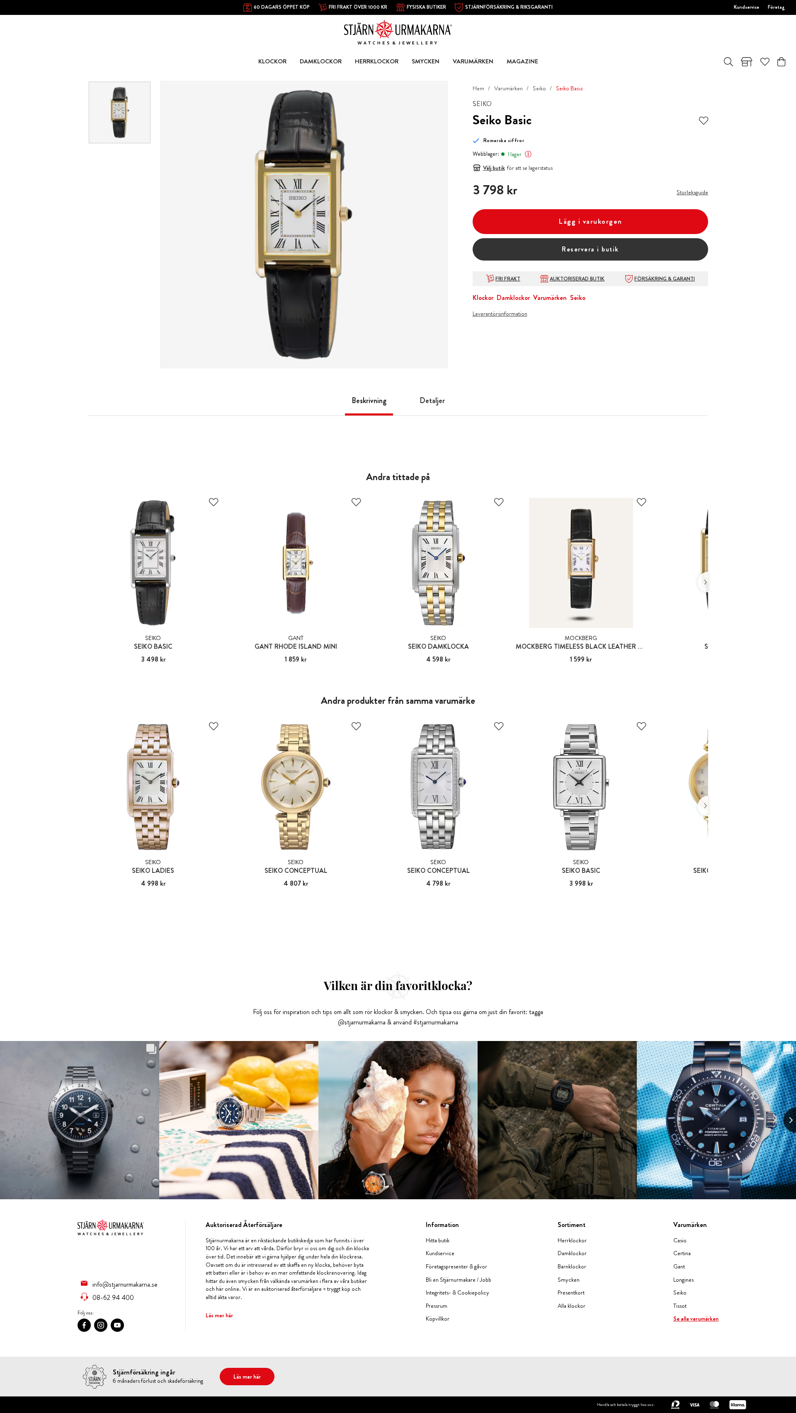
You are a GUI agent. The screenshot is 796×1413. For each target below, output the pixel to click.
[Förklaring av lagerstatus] (528, 154)
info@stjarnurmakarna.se (125, 1284)
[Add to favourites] (703, 119)
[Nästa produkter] (703, 582)
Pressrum (436, 1306)
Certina (682, 1253)
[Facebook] (84, 1325)
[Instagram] (100, 1325)
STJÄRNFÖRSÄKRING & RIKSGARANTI (509, 7)
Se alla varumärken (695, 1319)
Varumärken (508, 88)
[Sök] (728, 61)
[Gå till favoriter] (764, 61)
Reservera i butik (590, 249)
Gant (679, 1266)
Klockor (483, 297)
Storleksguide (692, 192)
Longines (683, 1280)
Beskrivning (369, 400)
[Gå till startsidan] (398, 31)
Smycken (569, 1280)
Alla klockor (571, 1306)
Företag (776, 7)
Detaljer (432, 400)
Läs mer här (219, 1315)
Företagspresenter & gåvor (456, 1266)
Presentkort (571, 1293)
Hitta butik (437, 1240)
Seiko (539, 88)
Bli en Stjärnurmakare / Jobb (458, 1280)
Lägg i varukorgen (590, 221)
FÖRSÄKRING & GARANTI (664, 279)
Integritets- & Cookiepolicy (457, 1293)
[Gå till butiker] (746, 61)
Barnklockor (572, 1266)
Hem (478, 88)
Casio (680, 1240)
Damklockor (513, 297)
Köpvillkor (437, 1319)
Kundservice (746, 7)
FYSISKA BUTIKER (426, 7)
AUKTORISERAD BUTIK (577, 279)
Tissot (680, 1306)
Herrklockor (572, 1240)
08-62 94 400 (113, 1297)
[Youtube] (117, 1325)
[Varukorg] (781, 61)
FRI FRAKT (507, 279)
